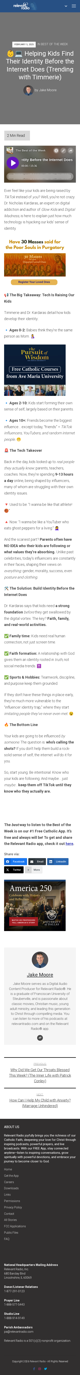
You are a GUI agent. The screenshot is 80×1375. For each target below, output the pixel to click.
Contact (9, 1213)
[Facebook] (34, 1369)
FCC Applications (15, 1226)
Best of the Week (54, 44)
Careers (9, 1182)
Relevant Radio (38, 1361)
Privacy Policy (13, 1207)
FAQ (6, 1239)
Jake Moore (48, 90)
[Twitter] (45, 1369)
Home (8, 1169)
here (69, 843)
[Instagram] (39, 1369)
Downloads (11, 1188)
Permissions (12, 1201)
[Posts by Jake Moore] (29, 90)
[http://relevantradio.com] (40, 1038)
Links (7, 1194)
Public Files (11, 1232)
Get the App (11, 1175)
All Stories (10, 1220)
